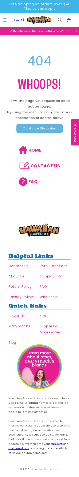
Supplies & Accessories (50, 329)
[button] (7, 20)
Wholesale (49, 296)
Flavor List (17, 315)
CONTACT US (45, 166)
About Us (16, 276)
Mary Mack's (19, 326)
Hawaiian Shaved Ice (45, 469)
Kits (43, 315)
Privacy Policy (20, 296)
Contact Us (18, 266)
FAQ (33, 182)
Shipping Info (51, 276)
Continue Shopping (39, 128)
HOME (34, 150)
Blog (12, 342)
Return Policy (20, 286)
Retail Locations (54, 266)
